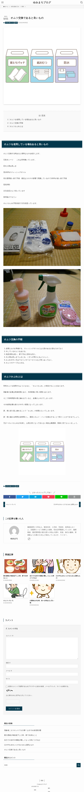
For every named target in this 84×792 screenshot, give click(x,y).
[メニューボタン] (2, 2)
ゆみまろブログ (42, 2)
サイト (8, 678)
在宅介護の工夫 (10, 22)
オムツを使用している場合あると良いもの (25, 119)
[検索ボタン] (81, 2)
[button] (9, 497)
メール (9, 671)
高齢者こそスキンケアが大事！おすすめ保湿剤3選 (22, 730)
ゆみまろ (14, 539)
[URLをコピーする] (74, 497)
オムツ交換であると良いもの (15, 750)
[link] (29, 538)
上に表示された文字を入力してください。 (19, 695)
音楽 (42, 780)
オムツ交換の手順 (16, 123)
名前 (8, 663)
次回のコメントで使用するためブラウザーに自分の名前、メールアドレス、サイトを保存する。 (39, 686)
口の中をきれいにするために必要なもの (19, 745)
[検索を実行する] (79, 765)
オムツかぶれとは (16, 126)
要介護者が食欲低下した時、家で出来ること (20, 735)
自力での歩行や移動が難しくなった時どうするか (22, 740)
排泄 (16, 22)
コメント (9, 635)
